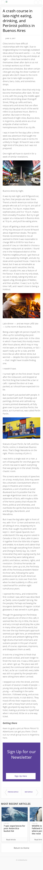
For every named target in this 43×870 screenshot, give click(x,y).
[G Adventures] (6, 2)
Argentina (9, 121)
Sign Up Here (21, 776)
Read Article (11, 839)
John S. (28, 453)
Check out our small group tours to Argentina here (21, 734)
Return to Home (21, 848)
